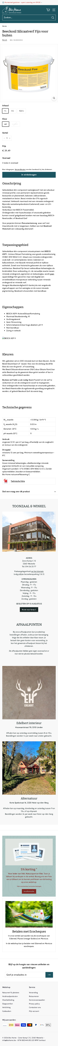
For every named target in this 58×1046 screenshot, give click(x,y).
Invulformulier (29, 891)
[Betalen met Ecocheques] (29, 914)
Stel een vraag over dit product (16, 491)
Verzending (33, 992)
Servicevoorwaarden (37, 1000)
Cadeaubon (6, 1011)
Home (4, 26)
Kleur (4, 119)
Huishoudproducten (10, 996)
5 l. (12, 111)
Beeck (4, 40)
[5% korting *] (29, 852)
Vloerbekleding (8, 1000)
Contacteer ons (35, 1007)
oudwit (15, 124)
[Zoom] (54, 98)
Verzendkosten (20, 169)
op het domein (37, 571)
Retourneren (34, 996)
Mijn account (34, 1011)
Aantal (5, 133)
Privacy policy (34, 1004)
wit (5, 124)
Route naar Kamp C (29, 610)
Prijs (4, 146)
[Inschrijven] (49, 975)
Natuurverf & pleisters (10, 992)
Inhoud (5, 105)
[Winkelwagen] (48, 10)
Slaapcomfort (7, 1004)
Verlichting (6, 1007)
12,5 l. (21, 111)
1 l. (5, 111)
